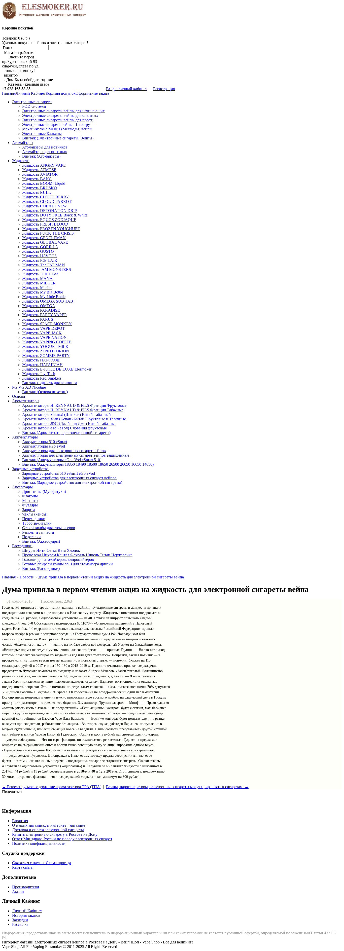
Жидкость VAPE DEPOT (43, 328)
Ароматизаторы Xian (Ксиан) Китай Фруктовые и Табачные (74, 419)
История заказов (26, 915)
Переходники (33, 519)
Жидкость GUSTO (38, 251)
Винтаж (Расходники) (41, 568)
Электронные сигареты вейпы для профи (57, 120)
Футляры (30, 505)
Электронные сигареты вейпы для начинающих (63, 111)
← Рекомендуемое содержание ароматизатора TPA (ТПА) (51, 787)
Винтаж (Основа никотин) (45, 392)
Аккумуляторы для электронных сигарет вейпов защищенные (75, 455)
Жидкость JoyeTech (38, 374)
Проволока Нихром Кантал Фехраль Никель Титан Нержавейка (77, 555)
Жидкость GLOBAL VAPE (45, 242)
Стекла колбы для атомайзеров (48, 528)
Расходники (22, 546)
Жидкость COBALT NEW (44, 206)
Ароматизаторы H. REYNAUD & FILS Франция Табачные (72, 410)
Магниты (30, 500)
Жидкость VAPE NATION (44, 337)
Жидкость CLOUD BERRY (45, 197)
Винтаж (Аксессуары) (41, 541)
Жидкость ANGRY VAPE (44, 165)
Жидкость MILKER (39, 283)
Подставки (31, 537)
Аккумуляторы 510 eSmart (44, 442)
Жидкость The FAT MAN (43, 265)
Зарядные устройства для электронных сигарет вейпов (69, 478)
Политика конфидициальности (38, 843)
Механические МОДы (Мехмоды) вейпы (57, 129)
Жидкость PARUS (37, 319)
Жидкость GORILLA (40, 247)
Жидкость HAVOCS (39, 256)
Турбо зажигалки (37, 523)
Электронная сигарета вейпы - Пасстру (56, 124)
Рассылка (20, 924)
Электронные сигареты (32, 102)
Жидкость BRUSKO (39, 188)
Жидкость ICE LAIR (39, 260)
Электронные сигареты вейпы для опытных (60, 115)
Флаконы (30, 496)
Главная (9, 93)
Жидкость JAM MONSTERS (46, 269)
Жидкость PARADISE (41, 310)
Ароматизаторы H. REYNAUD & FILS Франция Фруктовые (74, 405)
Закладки (20, 920)
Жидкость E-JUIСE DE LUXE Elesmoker (56, 369)
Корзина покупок (61, 93)
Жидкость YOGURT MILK (45, 346)
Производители (25, 887)
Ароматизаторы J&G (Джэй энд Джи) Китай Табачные (69, 423)
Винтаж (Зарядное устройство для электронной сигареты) (72, 482)
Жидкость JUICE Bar (40, 274)
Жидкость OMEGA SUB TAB (47, 301)
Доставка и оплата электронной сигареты (48, 830)
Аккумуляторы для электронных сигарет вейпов (64, 451)
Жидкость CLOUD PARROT (47, 201)
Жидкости (20, 161)
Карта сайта (22, 867)
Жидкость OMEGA (38, 306)
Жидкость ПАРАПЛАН (42, 364)
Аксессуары (22, 487)
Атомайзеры (22, 142)
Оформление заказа (92, 93)
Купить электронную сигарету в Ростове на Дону (54, 834)
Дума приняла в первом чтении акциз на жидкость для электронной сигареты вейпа (111, 577)
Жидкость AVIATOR (40, 174)
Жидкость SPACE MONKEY (47, 324)
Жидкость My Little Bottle (43, 297)
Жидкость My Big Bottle (42, 292)
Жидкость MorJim (37, 287)
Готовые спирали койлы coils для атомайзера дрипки (67, 564)
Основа (18, 396)
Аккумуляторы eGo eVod (43, 446)
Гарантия (20, 821)
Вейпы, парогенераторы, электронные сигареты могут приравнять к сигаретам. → (177, 787)
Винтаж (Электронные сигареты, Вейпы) (57, 138)
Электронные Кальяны (42, 133)
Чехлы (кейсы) (34, 514)
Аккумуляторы (25, 437)
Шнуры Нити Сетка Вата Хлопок (51, 550)
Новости (27, 577)
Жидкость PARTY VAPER (44, 315)
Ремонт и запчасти (38, 532)
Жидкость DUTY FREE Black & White (54, 215)
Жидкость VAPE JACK (42, 333)
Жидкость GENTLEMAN (44, 238)
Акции (18, 891)
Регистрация (164, 89)
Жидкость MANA (37, 278)
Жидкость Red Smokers (41, 378)
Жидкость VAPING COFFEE (47, 342)
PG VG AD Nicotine (29, 387)
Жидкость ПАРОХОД (40, 360)
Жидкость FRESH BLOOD (45, 224)
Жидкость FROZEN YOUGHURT (51, 229)
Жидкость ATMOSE (39, 170)
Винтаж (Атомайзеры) (41, 156)
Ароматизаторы (25, 401)
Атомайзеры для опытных (44, 152)
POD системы (34, 106)
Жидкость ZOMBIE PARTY (46, 355)
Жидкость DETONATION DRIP (49, 210)
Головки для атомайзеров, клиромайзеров (58, 559)
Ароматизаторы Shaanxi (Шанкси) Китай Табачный (66, 414)
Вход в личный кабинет (126, 89)
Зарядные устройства (30, 469)
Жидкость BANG (37, 179)
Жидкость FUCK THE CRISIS (48, 233)
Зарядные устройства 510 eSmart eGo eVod (58, 473)
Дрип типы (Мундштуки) (44, 491)
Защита (28, 509)
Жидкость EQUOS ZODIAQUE (49, 219)
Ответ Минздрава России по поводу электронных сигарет (62, 839)
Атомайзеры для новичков (44, 147)
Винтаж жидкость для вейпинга (49, 383)
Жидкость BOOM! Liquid (43, 183)
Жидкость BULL (36, 192)
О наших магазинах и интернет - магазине (48, 825)
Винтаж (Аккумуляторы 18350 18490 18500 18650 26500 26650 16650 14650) (88, 464)
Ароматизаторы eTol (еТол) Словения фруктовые (64, 428)
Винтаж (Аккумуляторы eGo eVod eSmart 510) (61, 460)
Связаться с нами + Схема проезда (41, 863)
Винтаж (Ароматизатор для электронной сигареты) (66, 432)
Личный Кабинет (31, 93)
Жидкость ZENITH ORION (45, 351)
